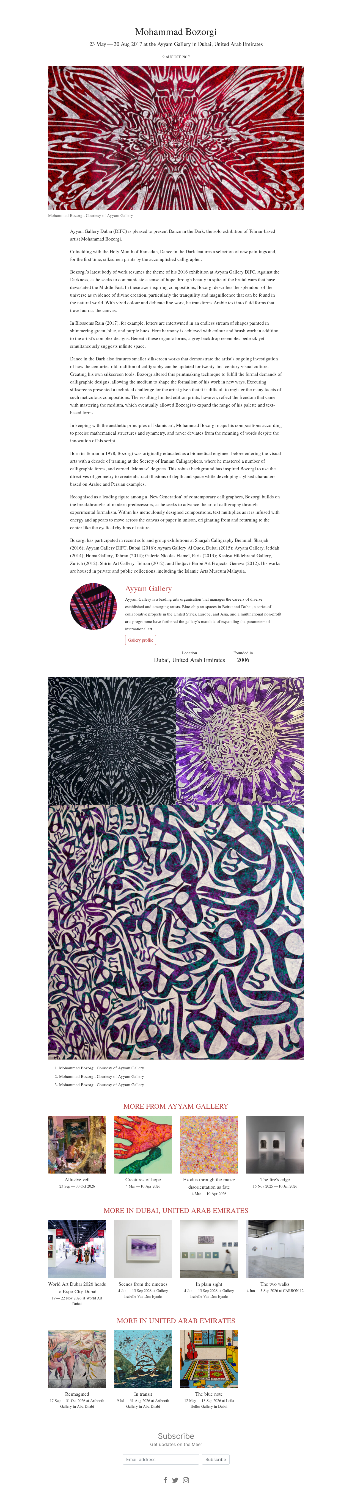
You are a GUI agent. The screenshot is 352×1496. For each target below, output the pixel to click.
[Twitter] (175, 1480)
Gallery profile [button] (140, 640)
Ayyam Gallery (148, 588)
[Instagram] (186, 1480)
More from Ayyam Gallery (176, 1106)
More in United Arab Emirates (176, 1320)
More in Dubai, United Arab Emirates (176, 1210)
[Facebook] (165, 1480)
